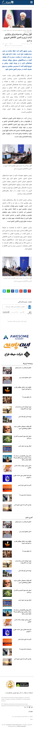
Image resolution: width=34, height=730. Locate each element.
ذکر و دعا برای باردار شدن (24, 485)
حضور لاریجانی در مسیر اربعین (23, 368)
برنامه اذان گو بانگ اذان (24, 417)
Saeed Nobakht (21, 726)
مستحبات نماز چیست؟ (25, 495)
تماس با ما (14, 716)
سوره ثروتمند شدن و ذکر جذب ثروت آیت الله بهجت (23, 408)
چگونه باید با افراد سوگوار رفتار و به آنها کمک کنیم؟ (22, 388)
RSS (31, 719)
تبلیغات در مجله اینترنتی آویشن (25, 716)
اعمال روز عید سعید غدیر (25, 446)
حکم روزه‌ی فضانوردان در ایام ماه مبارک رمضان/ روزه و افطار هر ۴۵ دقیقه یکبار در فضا (22, 458)
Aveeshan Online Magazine (14, 725)
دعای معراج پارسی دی (25, 377)
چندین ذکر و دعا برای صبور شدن (22, 505)
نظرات (6, 44)
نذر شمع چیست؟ (26, 397)
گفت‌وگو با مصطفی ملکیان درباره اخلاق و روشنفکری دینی (22, 427)
